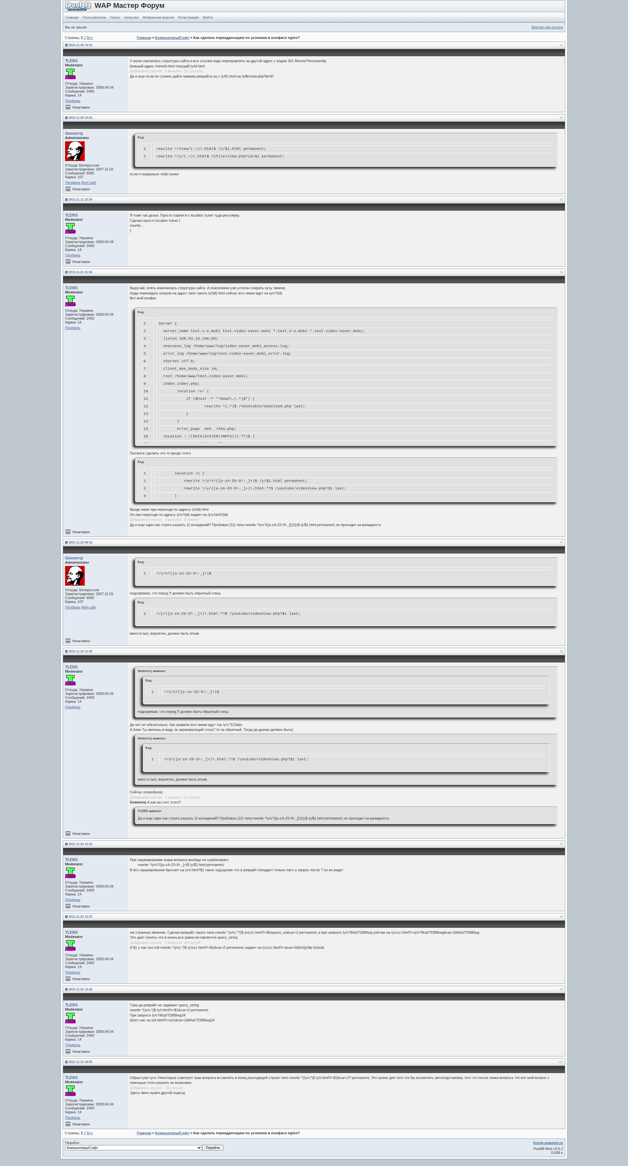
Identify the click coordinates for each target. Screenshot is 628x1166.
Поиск (115, 17)
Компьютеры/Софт (172, 38)
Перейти (72, 1143)
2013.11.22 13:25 (80, 916)
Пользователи (94, 17)
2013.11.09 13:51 (80, 45)
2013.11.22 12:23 (80, 844)
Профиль (72, 101)
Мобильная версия (158, 17)
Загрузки (131, 17)
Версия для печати (547, 27)
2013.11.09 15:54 (80, 117)
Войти (208, 17)
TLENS (71, 61)
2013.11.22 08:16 (80, 542)
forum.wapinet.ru (548, 1143)
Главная (71, 17)
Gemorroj (74, 133)
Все (90, 38)
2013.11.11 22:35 (80, 199)
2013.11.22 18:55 (80, 1062)
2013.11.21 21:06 (80, 272)
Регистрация (188, 17)
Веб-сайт (88, 183)
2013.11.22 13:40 (80, 989)
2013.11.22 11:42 (80, 651)
